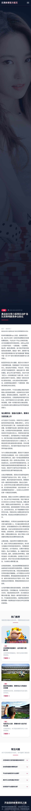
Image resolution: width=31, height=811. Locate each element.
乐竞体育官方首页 (9, 2)
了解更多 (5, 658)
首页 (2, 328)
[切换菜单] (28, 2)
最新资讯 (8, 328)
